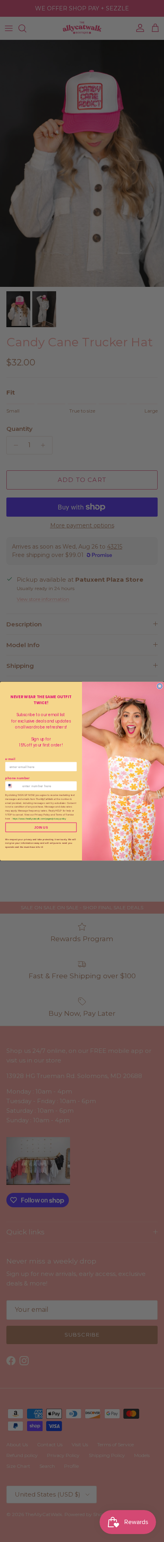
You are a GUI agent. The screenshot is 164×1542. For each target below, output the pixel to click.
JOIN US (41, 827)
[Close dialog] (159, 685)
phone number (17, 778)
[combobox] (13, 786)
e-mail (10, 758)
